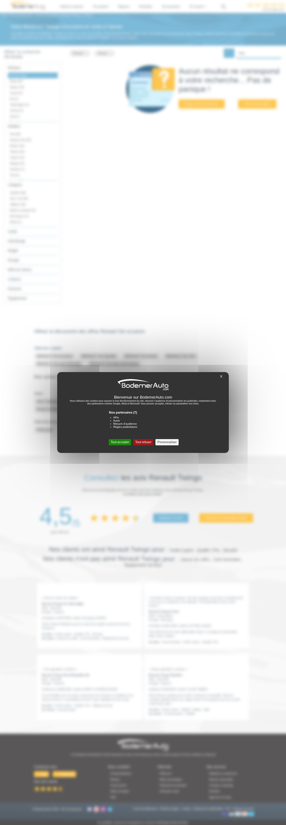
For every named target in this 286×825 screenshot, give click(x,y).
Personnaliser (167, 442)
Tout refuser (143, 442)
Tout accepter (120, 442)
